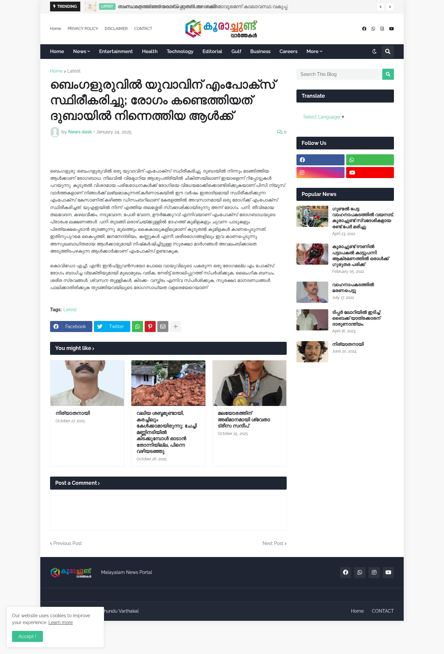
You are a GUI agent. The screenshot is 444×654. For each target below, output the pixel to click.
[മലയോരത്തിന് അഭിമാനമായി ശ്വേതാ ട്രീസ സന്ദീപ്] (249, 383)
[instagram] (382, 29)
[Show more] (175, 326)
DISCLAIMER (116, 28)
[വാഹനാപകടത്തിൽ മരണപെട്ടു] (312, 292)
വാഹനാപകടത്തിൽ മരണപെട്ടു (353, 287)
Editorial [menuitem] (212, 51)
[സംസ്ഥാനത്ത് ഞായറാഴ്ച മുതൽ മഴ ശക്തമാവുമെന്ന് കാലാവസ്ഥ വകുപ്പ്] (88, 6)
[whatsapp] (373, 29)
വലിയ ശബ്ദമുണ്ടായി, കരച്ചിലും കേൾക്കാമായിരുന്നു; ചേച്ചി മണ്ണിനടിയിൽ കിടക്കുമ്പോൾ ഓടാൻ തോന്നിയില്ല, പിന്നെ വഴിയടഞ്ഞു (167, 432)
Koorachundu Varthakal (114, 611)
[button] (381, 7)
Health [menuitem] (150, 51)
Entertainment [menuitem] (116, 51)
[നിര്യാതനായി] (87, 383)
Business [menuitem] (260, 51)
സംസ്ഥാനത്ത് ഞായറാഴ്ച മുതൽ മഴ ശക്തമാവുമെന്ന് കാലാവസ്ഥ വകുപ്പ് (201, 6)
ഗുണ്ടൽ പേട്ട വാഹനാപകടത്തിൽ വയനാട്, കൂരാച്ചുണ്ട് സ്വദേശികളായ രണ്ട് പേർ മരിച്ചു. (363, 217)
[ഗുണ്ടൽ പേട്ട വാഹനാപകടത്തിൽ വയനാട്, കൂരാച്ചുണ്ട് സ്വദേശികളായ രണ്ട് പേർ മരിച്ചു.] (312, 216)
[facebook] (364, 29)
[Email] (162, 326)
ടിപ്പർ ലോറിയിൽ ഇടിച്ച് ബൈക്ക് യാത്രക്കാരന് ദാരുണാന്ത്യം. (356, 318)
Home (55, 28)
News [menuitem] (79, 51)
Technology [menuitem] (180, 51)
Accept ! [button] (27, 636)
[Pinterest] (150, 326)
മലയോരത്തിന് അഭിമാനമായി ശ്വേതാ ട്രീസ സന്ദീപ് (244, 419)
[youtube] (391, 29)
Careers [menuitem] (288, 51)
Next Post (273, 543)
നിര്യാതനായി (73, 413)
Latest (74, 71)
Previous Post (67, 543)
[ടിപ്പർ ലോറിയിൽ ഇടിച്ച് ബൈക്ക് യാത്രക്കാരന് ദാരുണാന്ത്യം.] (312, 319)
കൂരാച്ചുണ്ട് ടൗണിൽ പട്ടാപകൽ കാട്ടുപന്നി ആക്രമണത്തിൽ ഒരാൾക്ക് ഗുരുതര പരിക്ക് (360, 255)
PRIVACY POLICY (83, 28)
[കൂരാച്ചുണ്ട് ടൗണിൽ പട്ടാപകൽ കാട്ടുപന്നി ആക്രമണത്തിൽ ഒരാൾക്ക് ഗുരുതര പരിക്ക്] (312, 254)
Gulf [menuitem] (236, 51)
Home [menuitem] (57, 51)
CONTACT (143, 28)
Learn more (60, 622)
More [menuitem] (313, 51)
